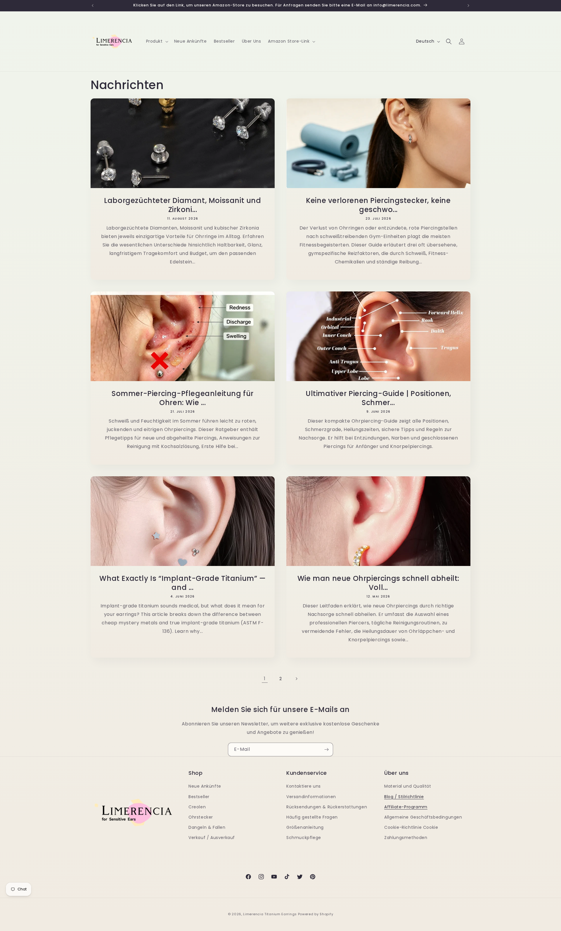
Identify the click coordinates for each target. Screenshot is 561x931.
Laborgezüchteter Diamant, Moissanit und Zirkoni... (182, 205)
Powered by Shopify (315, 914)
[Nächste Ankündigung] (468, 5)
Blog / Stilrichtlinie (404, 797)
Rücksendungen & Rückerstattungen (326, 807)
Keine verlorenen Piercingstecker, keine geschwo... (378, 205)
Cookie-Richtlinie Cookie (411, 827)
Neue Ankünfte (204, 786)
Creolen (197, 807)
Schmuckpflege (303, 837)
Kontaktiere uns (303, 786)
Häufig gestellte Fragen (312, 817)
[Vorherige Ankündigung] (92, 5)
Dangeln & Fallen (207, 827)
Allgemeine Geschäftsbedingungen (423, 817)
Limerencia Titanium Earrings (270, 914)
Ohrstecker (200, 817)
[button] (157, 41)
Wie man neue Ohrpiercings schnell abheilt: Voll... (378, 583)
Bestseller (198, 797)
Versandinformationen (311, 797)
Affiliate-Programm (405, 807)
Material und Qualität (407, 786)
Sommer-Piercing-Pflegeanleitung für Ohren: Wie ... (183, 398)
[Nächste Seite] (296, 678)
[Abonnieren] (326, 749)
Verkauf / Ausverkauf (211, 837)
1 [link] (265, 678)
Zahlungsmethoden (405, 837)
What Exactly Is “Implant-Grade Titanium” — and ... (182, 583)
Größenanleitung (305, 827)
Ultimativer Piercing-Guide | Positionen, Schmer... (378, 398)
